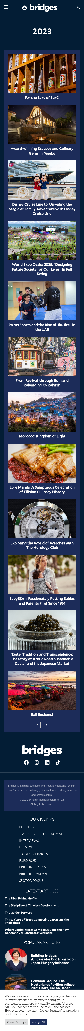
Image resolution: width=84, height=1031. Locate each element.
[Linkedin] (47, 762)
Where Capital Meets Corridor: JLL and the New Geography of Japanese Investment (37, 931)
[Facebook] (26, 762)
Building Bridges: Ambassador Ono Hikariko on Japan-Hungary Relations (53, 959)
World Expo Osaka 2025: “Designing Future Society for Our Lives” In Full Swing (42, 269)
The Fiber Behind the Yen (21, 898)
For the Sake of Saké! (42, 98)
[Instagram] (37, 762)
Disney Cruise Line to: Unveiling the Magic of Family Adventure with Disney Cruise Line (42, 209)
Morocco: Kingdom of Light (42, 436)
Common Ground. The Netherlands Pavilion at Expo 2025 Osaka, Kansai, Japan (53, 984)
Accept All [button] (38, 1022)
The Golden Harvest (18, 912)
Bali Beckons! (42, 714)
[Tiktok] (58, 762)
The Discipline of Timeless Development (32, 905)
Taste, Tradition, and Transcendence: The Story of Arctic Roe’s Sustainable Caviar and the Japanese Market (42, 659)
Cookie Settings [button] (16, 1022)
